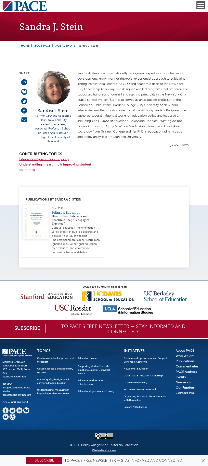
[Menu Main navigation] (200, 5)
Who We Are (185, 355)
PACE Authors (64, 45)
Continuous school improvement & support (55, 360)
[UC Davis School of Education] (108, 296)
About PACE (41, 45)
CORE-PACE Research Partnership (143, 375)
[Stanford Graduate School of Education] (46, 296)
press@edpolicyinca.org (16, 394)
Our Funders (185, 387)
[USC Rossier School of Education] (73, 309)
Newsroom (184, 382)
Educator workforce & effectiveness (90, 382)
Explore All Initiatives (135, 407)
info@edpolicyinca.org (16, 387)
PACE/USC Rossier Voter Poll (140, 389)
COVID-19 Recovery (135, 382)
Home (25, 45)
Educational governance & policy (44, 159)
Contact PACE (186, 393)
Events (181, 377)
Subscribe (44, 460)
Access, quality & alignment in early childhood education (53, 381)
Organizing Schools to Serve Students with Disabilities (145, 398)
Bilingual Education (66, 213)
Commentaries (187, 366)
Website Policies (104, 450)
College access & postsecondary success (55, 370)
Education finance (88, 358)
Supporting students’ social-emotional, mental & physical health (94, 370)
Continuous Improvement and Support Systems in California (145, 360)
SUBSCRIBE (27, 328)
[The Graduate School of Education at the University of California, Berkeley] (166, 296)
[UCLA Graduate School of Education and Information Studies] (128, 309)
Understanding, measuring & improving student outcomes (53, 391)
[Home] (24, 6)
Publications (185, 361)
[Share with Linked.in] (24, 82)
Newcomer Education (136, 368)
